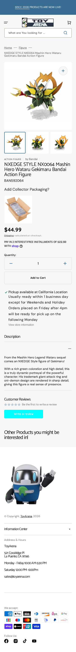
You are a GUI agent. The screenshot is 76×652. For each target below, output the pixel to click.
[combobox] (38, 33)
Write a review (23, 414)
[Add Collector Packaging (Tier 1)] (14, 209)
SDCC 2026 (22, 7)
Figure (23, 47)
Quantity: (10, 255)
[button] (6, 22)
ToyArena (26, 516)
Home (8, 47)
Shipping (9, 235)
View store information (21, 324)
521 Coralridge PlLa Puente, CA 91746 (16, 554)
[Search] (66, 32)
